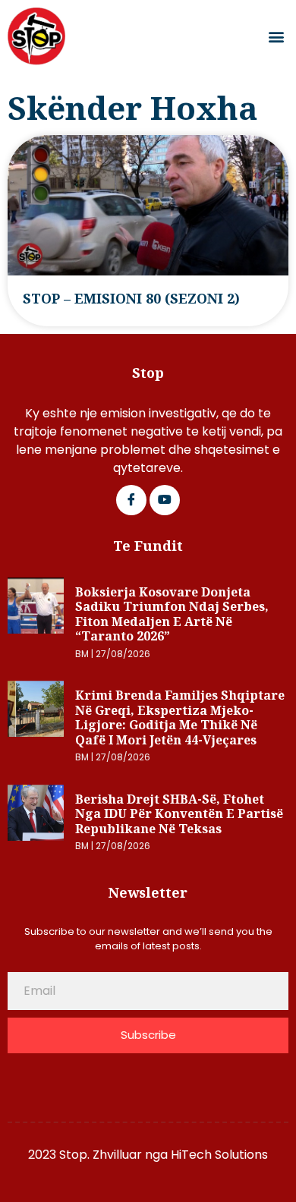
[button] (275, 36)
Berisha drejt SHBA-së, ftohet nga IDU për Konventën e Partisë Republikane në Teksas (179, 814)
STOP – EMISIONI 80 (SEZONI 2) (131, 298)
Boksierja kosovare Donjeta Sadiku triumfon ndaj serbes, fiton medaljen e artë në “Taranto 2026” (172, 614)
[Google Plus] (165, 500)
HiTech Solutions (219, 1154)
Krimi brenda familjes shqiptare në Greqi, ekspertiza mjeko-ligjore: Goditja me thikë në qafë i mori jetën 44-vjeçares (180, 717)
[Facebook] (131, 500)
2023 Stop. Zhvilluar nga (99, 1154)
